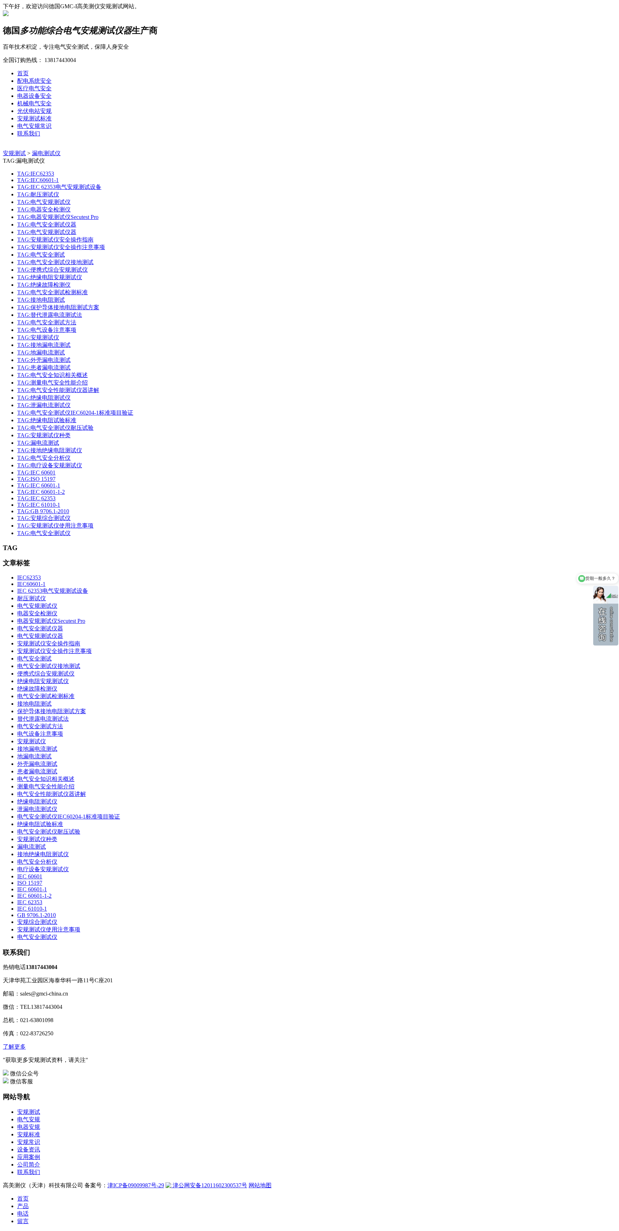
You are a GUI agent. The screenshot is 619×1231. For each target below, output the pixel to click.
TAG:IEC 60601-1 (38, 485)
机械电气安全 (34, 103)
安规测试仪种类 (37, 839)
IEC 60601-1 (32, 889)
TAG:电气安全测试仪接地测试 (55, 262)
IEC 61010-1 (32, 909)
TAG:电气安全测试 (41, 255)
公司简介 (28, 1164)
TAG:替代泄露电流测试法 (49, 315)
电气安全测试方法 (40, 726)
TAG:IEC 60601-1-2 (41, 492)
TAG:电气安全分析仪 (44, 458)
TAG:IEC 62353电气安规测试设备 (59, 187)
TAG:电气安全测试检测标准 (52, 292)
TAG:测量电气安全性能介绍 (52, 383)
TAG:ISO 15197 (36, 479)
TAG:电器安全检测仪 (44, 209)
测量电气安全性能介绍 (46, 786)
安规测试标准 (34, 118)
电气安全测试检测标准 (46, 696)
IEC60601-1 (31, 584)
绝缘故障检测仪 (37, 689)
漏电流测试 (31, 847)
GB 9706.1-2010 (36, 915)
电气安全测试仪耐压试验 (48, 832)
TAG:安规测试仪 (38, 337)
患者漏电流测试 (37, 771)
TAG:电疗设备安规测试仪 (49, 465)
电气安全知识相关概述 (46, 779)
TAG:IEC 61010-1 (38, 505)
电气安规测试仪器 (40, 636)
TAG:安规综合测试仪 (44, 518)
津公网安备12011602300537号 (209, 1185)
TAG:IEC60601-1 (38, 180)
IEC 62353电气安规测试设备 (52, 591)
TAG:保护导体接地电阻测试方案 (58, 307)
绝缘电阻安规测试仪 (43, 681)
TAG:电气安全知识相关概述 (52, 375)
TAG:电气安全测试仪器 (46, 224)
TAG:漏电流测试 (38, 443)
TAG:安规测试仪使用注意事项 (55, 526)
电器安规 (28, 1127)
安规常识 (28, 1142)
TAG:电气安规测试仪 (44, 202)
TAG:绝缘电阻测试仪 (44, 398)
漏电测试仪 (46, 153)
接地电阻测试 (34, 704)
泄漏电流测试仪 (37, 809)
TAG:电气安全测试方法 (46, 322)
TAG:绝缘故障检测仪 (44, 285)
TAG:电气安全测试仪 (44, 533)
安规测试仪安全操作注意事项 (54, 651)
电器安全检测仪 (37, 613)
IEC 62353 (29, 902)
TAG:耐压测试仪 (38, 194)
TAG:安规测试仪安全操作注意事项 (61, 247)
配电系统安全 (34, 81)
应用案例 (28, 1157)
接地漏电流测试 (37, 749)
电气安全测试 (34, 658)
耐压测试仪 (31, 598)
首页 (23, 73)
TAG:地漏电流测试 (41, 352)
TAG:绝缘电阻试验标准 (46, 420)
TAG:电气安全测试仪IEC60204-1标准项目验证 (75, 413)
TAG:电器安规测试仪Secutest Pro (58, 217)
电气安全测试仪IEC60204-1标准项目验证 (68, 816)
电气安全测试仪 (37, 937)
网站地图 (260, 1185)
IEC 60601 (29, 876)
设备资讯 (28, 1149)
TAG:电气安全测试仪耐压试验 (55, 428)
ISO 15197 (29, 883)
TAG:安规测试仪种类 (44, 435)
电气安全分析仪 (37, 862)
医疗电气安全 (34, 88)
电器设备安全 (34, 96)
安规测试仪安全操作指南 (48, 643)
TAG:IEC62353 (35, 174)
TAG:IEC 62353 (36, 498)
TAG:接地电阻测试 (41, 300)
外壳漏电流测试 (37, 764)
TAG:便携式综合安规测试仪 (52, 270)
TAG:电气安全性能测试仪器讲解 (58, 390)
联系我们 (28, 133)
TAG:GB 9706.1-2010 (43, 511)
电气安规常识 (34, 126)
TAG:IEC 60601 (36, 472)
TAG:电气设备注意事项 (46, 330)
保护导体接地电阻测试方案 (51, 711)
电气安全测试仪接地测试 (48, 666)
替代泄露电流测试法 (43, 719)
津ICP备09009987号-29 (135, 1185)
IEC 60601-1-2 (34, 896)
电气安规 (28, 1119)
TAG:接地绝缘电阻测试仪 (49, 450)
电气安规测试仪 (37, 606)
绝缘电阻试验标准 (40, 824)
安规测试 (14, 153)
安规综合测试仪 (37, 922)
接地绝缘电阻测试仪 (43, 854)
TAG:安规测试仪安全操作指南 (55, 240)
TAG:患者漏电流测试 (44, 367)
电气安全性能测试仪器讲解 (51, 794)
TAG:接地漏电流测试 (44, 345)
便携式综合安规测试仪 (46, 674)
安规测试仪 (31, 741)
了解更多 (14, 1047)
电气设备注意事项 (40, 734)
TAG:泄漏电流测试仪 (44, 405)
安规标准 (28, 1134)
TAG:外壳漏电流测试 (44, 360)
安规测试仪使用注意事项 (48, 929)
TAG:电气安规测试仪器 (46, 232)
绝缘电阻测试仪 (37, 801)
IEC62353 (29, 577)
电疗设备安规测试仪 (43, 869)
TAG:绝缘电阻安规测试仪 (49, 277)
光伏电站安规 (34, 111)
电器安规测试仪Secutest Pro (51, 621)
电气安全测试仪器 (40, 628)
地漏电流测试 (34, 756)
